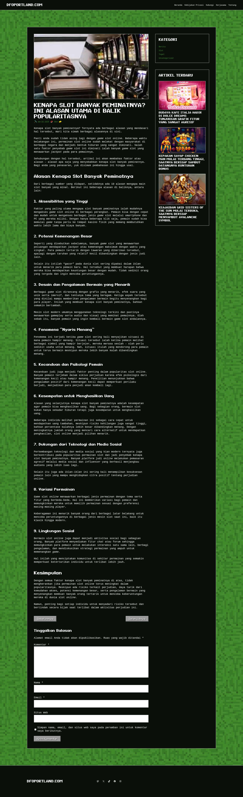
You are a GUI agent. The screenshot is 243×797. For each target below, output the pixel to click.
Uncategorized (166, 58)
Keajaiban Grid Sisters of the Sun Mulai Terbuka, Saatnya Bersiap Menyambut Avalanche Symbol (181, 214)
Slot (56, 122)
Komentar (41, 644)
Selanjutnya (137, 618)
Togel (161, 54)
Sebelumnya (45, 618)
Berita (162, 46)
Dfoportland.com (24, 5)
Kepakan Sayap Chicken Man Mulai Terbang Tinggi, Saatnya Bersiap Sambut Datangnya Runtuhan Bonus (182, 162)
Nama (38, 682)
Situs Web (41, 712)
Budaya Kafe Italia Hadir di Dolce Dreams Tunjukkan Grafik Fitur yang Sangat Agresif (180, 117)
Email (39, 697)
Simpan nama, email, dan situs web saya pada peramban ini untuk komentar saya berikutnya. (92, 729)
